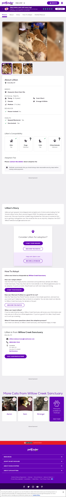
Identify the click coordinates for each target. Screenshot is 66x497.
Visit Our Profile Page (15, 356)
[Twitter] (28, 487)
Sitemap (30, 477)
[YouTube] (37, 487)
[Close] (63, 492)
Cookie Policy (35, 479)
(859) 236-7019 (14, 342)
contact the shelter (16, 162)
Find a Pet (19, 3)
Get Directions (13, 351)
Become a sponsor (33, 261)
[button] (7, 68)
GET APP (60, 9)
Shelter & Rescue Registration (18, 477)
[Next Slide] (59, 41)
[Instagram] (33, 487)
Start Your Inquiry (33, 243)
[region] (33, 493)
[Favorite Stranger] (46, 399)
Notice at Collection (48, 477)
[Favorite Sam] (30, 399)
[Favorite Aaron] (14, 399)
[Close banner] (2, 9)
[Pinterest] (42, 487)
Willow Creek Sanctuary (37, 275)
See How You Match (33, 249)
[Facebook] (24, 487)
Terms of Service (38, 477)
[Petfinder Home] (7, 3)
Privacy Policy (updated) (17, 479)
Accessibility (27, 479)
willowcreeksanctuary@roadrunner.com (21, 339)
